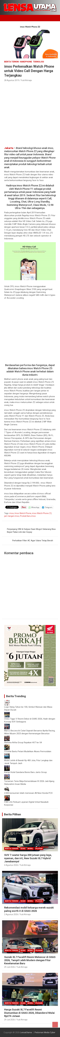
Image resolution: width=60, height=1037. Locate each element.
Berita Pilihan (12, 814)
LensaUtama (26, 1032)
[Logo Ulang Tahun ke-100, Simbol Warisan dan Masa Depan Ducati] (7, 701)
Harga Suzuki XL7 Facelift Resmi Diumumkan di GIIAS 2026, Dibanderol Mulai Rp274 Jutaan (29, 1012)
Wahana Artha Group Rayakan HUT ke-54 (23, 742)
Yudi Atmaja (26, 80)
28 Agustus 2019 (11, 80)
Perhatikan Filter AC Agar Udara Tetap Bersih (32, 540)
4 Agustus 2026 (11, 865)
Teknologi (38, 62)
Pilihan (38, 849)
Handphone (26, 62)
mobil (30, 849)
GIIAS (23, 849)
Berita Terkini (11, 62)
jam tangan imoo (11, 516)
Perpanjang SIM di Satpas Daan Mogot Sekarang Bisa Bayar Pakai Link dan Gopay (31, 530)
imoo (11, 513)
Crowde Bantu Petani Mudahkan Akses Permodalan (27, 751)
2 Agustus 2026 (11, 914)
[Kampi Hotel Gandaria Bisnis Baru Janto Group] (7, 766)
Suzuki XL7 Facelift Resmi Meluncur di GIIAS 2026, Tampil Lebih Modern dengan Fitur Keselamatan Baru (30, 960)
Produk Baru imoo (28, 516)
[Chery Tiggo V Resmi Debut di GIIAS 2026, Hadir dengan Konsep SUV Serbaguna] (7, 713)
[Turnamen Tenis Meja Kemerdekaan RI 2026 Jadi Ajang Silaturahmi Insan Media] (7, 775)
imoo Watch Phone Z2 (41, 513)
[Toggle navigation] (5, 18)
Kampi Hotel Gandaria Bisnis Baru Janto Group (25, 772)
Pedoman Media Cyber (45, 1032)
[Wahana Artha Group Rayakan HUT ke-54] (7, 737)
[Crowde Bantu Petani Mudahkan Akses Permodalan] (7, 746)
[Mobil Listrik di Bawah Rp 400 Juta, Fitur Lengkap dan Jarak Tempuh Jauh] (7, 755)
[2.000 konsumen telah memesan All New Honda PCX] (7, 787)
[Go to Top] (55, 1024)
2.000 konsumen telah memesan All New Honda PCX (28, 793)
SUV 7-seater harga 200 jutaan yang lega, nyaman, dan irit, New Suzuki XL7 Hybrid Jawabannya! (28, 858)
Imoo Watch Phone (23, 513)
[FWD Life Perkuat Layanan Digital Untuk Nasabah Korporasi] (7, 796)
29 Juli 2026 (9, 967)
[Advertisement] (30, 113)
